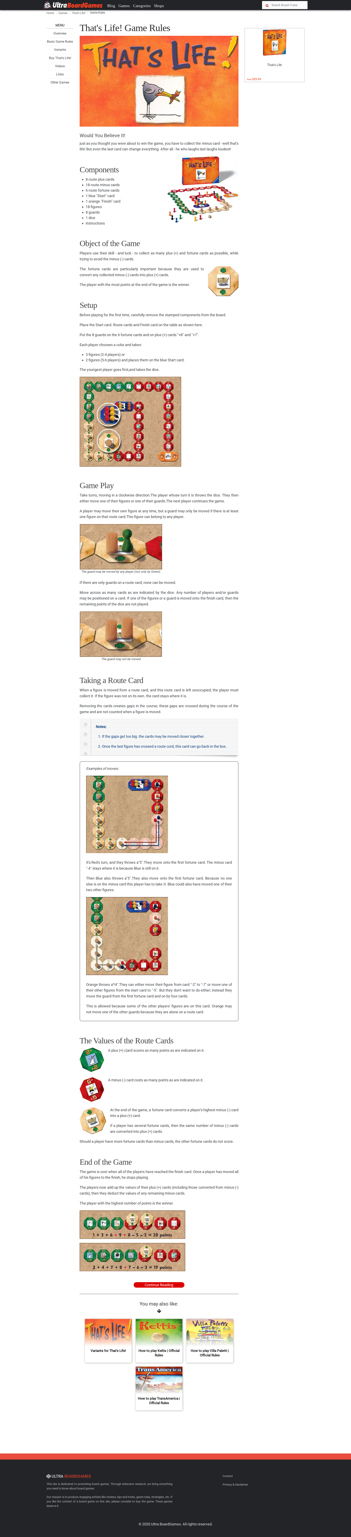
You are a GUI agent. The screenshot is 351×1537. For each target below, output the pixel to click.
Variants (60, 50)
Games (124, 5)
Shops (159, 5)
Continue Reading (159, 1285)
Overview (59, 33)
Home (50, 13)
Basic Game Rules (60, 41)
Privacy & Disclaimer (235, 1484)
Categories (142, 5)
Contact (228, 1476)
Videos (60, 66)
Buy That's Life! (60, 58)
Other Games (60, 82)
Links (60, 74)
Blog (111, 5)
